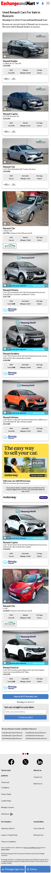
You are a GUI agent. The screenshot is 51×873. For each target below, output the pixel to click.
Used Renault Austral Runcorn (36, 733)
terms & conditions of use (32, 847)
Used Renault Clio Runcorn (35, 736)
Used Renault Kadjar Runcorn (12, 738)
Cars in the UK (39, 828)
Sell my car (43, 497)
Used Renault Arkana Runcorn (12, 733)
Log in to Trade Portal (9, 835)
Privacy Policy (6, 794)
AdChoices (5, 814)
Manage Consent (7, 807)
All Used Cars (39, 835)
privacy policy (5, 849)
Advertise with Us (8, 828)
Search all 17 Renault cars (25, 696)
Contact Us (38, 777)
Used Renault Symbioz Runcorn (36, 738)
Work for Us (38, 784)
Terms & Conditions (8, 842)
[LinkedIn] (40, 761)
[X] (25, 761)
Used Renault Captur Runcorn (12, 736)
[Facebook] (11, 761)
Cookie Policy (6, 801)
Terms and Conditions (5, 785)
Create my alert (25, 717)
